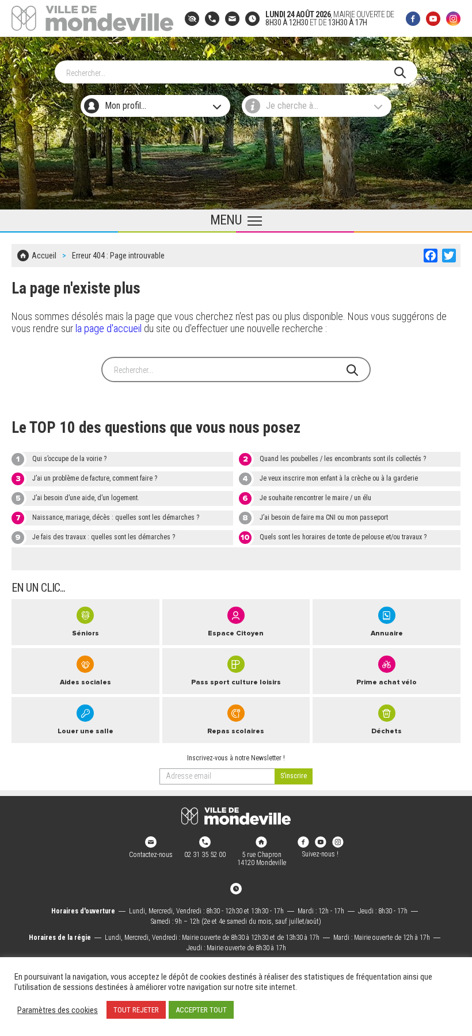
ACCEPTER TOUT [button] (201, 1009)
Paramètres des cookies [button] (57, 1010)
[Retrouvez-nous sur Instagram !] (338, 841)
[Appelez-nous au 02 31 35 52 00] (212, 19)
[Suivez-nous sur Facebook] (413, 19)
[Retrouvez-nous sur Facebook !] (303, 841)
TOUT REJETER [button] (136, 1009)
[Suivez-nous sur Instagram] (453, 19)
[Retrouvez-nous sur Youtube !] (320, 841)
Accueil (44, 255)
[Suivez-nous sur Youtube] (433, 19)
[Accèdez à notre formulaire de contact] (232, 19)
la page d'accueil (108, 328)
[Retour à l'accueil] (236, 816)
